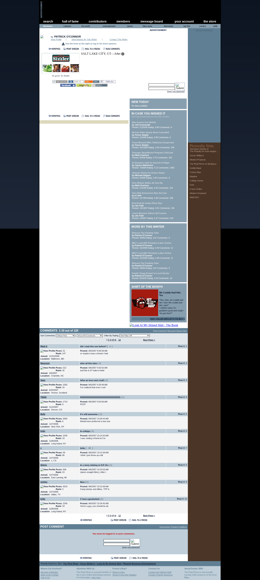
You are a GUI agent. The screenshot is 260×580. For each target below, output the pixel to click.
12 (119, 340)
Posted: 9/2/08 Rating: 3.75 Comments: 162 (152, 155)
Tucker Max (195, 172)
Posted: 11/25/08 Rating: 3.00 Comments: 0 (152, 124)
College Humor (196, 180)
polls (215, 26)
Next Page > (149, 340)
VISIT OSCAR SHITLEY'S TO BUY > (167, 319)
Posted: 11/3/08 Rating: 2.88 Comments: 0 (151, 135)
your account (184, 21)
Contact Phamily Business (160, 575)
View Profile (56, 39)
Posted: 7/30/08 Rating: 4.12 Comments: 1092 (153, 165)
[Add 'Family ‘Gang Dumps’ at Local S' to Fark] (108, 82)
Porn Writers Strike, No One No (147, 183)
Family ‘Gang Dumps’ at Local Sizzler (150, 273)
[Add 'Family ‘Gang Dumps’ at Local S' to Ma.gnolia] (84, 85)
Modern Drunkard (198, 193)
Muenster (45, 363)
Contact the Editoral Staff (159, 572)
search (48, 21)
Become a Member (49, 572)
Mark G (43, 346)
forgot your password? (176, 91)
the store (209, 21)
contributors (98, 21)
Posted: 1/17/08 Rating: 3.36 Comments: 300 (152, 195)
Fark (192, 185)
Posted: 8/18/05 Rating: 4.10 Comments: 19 (152, 275)
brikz (42, 431)
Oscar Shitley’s (197, 155)
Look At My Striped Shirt (109, 563)
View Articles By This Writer (84, 39)
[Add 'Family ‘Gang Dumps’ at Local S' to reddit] (100, 85)
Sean (42, 380)
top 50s (186, 26)
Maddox (193, 176)
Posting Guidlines (179, 527)
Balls (42, 414)
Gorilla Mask (195, 168)
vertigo (43, 482)
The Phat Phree (70, 563)
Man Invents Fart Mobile (144, 122)
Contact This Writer (119, 39)
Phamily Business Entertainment (139, 563)
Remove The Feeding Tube (145, 233)
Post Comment (160, 331)
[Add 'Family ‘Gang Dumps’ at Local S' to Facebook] (68, 85)
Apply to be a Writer (50, 575)
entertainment (109, 26)
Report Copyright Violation (124, 575)
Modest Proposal (197, 160)
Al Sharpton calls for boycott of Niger (150, 163)
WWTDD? (194, 197)
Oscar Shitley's (87, 563)
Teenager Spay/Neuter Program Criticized (152, 152)
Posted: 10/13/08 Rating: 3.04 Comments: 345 (153, 145)
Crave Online (196, 189)
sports (130, 26)
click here (96, 577)
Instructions (165, 527)
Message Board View (177, 331)
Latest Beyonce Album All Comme (149, 213)
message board (151, 21)
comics (202, 26)
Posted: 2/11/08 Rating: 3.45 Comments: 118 (152, 185)
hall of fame (70, 21)
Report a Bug (118, 572)
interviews (168, 26)
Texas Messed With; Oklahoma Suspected (153, 142)
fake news (147, 26)
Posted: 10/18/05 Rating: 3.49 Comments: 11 (152, 245)
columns (67, 26)
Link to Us (45, 577)
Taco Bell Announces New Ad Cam (149, 193)
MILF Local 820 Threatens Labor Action (151, 243)
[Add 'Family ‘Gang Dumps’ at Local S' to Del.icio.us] (60, 82)
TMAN (43, 397)
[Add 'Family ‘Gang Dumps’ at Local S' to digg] (76, 82)
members (123, 21)
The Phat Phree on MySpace (203, 164)
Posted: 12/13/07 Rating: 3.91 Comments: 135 (153, 205)
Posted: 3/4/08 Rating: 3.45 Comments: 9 (151, 175)
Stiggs (43, 465)
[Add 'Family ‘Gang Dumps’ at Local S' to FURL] (92, 82)
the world (85, 26)
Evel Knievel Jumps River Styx (147, 203)
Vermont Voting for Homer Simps (148, 173)
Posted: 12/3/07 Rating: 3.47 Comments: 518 (152, 215)
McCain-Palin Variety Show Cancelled (150, 132)
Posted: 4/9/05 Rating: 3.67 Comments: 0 (151, 235)
